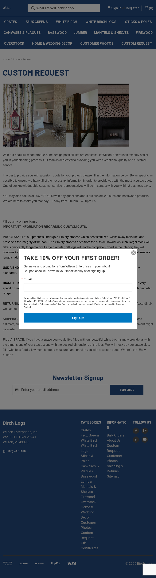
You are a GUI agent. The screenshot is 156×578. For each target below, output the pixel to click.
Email (28, 279)
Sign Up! (78, 317)
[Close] (133, 252)
